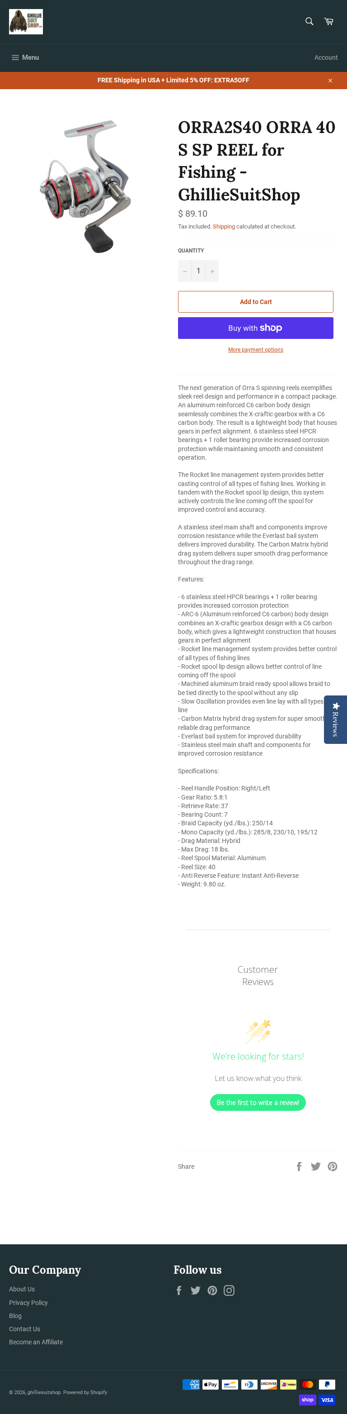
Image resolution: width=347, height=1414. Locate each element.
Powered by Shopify (85, 1392)
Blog (15, 1315)
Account (326, 57)
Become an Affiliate (36, 1342)
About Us (22, 1289)
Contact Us (24, 1329)
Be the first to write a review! (258, 1102)
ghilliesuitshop (44, 1392)
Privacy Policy (28, 1302)
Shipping (224, 226)
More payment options (255, 350)
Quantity (191, 251)
